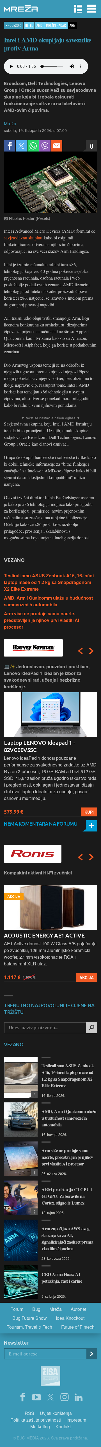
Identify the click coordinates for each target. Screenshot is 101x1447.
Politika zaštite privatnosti (35, 1420)
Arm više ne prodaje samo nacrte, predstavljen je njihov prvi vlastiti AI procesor (41, 620)
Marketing (40, 1426)
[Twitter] (21, 146)
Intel (29, 25)
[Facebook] (9, 146)
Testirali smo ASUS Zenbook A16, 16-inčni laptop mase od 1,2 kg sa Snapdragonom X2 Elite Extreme (49, 582)
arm (72, 25)
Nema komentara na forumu (40, 823)
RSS (29, 1413)
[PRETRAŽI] (91, 1027)
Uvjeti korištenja (56, 1413)
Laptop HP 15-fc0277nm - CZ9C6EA (47, 742)
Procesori (14, 25)
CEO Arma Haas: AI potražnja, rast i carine (62, 1277)
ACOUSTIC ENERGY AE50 (35, 935)
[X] (50, 1397)
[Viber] (44, 146)
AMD (39, 25)
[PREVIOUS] (80, 651)
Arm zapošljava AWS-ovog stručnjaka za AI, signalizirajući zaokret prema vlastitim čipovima (67, 1238)
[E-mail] (56, 146)
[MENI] (91, 9)
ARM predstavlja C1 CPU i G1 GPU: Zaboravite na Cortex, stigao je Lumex (66, 1196)
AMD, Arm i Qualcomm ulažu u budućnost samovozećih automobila (48, 601)
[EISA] (50, 1376)
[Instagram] (64, 1397)
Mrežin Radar (56, 25)
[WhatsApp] (33, 146)
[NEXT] (91, 651)
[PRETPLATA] (91, 1354)
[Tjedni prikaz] (78, 9)
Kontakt (63, 1426)
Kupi (89, 812)
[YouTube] (36, 1397)
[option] (50, 739)
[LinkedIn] (78, 1397)
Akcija (86, 977)
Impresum (76, 1420)
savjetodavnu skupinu (23, 238)
